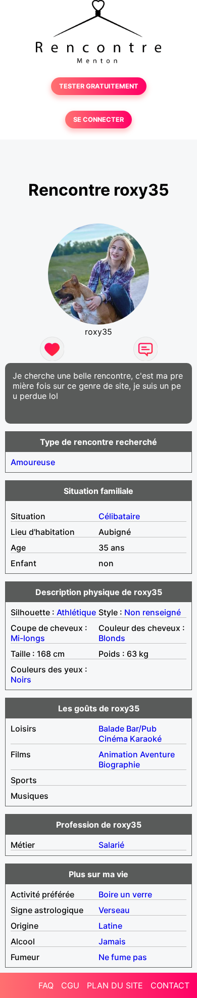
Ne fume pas (122, 957)
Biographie (119, 764)
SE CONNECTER (98, 119)
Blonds (111, 638)
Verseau (114, 910)
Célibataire (119, 516)
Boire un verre (125, 894)
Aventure (157, 754)
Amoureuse (33, 462)
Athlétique (76, 612)
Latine (110, 926)
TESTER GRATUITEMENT (98, 86)
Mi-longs (28, 638)
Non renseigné (152, 612)
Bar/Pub (141, 728)
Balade (111, 728)
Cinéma (113, 739)
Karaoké (146, 739)
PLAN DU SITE (115, 985)
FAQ (46, 985)
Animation (118, 754)
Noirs (21, 679)
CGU (70, 985)
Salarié (111, 845)
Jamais (112, 941)
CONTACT (170, 985)
